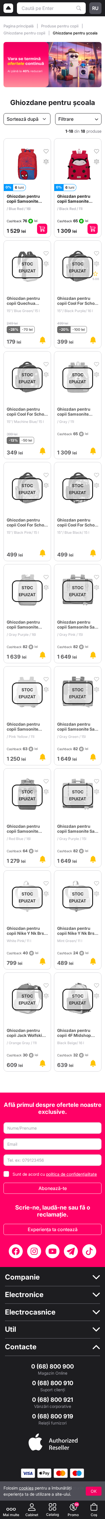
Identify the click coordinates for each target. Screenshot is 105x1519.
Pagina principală (19, 26)
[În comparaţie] (46, 161)
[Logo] (8, 8)
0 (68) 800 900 (52, 1366)
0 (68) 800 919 (52, 1416)
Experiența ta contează (53, 1229)
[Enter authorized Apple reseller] (53, 1441)
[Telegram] (71, 1251)
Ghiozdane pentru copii (25, 33)
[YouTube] (53, 1251)
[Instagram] (34, 1251)
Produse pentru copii (60, 26)
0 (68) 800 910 (52, 1383)
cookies (26, 1487)
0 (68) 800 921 (52, 1399)
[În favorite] (46, 150)
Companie (22, 1277)
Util (10, 1329)
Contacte (20, 1347)
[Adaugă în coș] (42, 229)
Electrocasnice (30, 1312)
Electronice (24, 1295)
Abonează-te (52, 1188)
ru (95, 8)
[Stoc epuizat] (42, 340)
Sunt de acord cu (55, 1174)
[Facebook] (16, 1251)
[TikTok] (89, 1251)
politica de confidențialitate (71, 1174)
